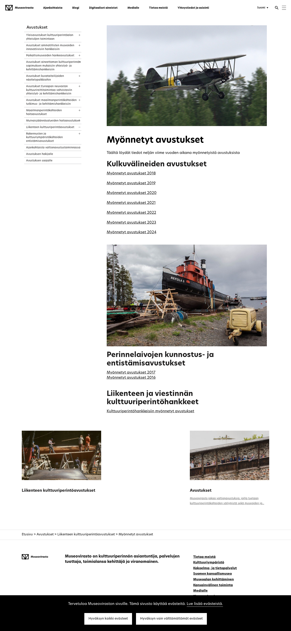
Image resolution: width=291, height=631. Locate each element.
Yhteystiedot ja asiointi (193, 8)
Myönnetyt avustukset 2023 (131, 223)
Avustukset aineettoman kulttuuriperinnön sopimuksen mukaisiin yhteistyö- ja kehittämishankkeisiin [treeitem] (53, 66)
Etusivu (27, 534)
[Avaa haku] (276, 8)
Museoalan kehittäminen (213, 579)
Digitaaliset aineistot (103, 8)
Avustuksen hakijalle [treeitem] (39, 154)
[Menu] (284, 8)
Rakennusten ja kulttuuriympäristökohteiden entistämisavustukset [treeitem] (44, 138)
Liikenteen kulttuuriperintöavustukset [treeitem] (50, 127)
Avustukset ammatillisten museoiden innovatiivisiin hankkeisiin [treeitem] (50, 47)
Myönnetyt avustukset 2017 (131, 373)
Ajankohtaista (52, 8)
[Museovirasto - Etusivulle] (19, 8)
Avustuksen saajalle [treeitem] (39, 160)
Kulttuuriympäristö (208, 562)
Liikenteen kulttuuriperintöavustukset (58, 491)
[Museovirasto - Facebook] (260, 556)
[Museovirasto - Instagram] (266, 556)
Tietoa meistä (158, 8)
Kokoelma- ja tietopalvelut (215, 568)
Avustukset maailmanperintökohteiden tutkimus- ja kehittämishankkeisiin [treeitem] (51, 102)
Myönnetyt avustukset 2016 (131, 378)
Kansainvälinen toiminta (213, 585)
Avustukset (37, 28)
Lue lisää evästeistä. (205, 604)
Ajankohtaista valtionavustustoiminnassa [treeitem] (53, 147)
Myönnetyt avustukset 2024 (131, 232)
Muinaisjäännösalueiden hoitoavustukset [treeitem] (53, 121)
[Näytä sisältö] (75, 34)
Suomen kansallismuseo (212, 573)
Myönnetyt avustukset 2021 (131, 203)
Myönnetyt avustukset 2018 (131, 173)
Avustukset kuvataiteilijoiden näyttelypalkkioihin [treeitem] (45, 78)
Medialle (133, 8)
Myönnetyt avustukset (136, 534)
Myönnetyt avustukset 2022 (131, 213)
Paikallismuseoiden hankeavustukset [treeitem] (50, 55)
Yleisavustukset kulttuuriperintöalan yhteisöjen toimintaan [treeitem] (49, 37)
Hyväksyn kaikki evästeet (108, 618)
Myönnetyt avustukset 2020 (132, 193)
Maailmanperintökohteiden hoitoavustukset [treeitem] (44, 112)
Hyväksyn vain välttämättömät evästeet (171, 618)
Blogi (75, 8)
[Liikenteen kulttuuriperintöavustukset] (61, 455)
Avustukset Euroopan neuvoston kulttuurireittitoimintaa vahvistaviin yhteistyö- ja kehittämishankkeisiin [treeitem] (49, 90)
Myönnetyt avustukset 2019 (131, 183)
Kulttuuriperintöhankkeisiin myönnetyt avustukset (150, 411)
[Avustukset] (229, 455)
